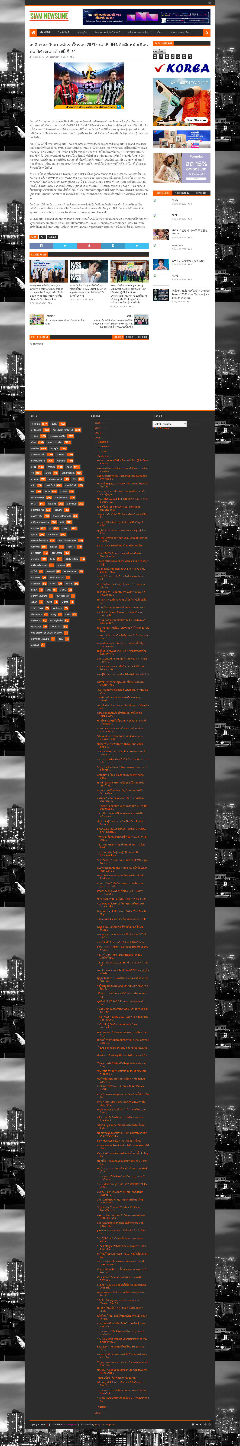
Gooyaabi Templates (105, 1424)
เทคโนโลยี (50, 485)
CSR (75, 479)
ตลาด (47, 491)
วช (32, 473)
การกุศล (51, 467)
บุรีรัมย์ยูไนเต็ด (56, 620)
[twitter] (197, 1424)
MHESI (65, 602)
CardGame (56, 627)
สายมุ (61, 639)
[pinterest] (205, 1424)
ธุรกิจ (33, 467)
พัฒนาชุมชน (36, 614)
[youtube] (201, 1424)
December (103, 441)
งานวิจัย (63, 491)
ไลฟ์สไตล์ (64, 32)
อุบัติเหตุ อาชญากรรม (40, 522)
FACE (174, 215)
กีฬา (42, 237)
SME (49, 590)
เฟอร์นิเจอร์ (36, 627)
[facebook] (209, 2)
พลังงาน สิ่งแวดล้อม (138, 32)
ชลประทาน (57, 608)
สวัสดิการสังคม (72, 559)
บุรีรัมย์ (34, 571)
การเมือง (35, 528)
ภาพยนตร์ (50, 571)
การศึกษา (61, 455)
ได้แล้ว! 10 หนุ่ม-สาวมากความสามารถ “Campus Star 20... (118, 1302)
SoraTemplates (69, 1424)
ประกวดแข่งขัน (37, 498)
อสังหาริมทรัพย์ (37, 510)
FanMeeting (70, 571)
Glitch (175, 200)
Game (49, 602)
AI (50, 528)
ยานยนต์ (34, 479)
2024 (98, 432)
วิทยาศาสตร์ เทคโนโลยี (107, 32)
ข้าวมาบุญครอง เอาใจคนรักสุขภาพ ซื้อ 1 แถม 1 (122, 898)
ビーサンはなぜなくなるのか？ (189, 260)
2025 (98, 428)
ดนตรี (69, 467)
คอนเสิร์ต (52, 504)
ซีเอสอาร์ (61, 461)
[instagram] (209, 1424)
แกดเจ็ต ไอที (70, 485)
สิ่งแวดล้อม (71, 504)
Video (53, 584)
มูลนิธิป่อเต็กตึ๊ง (68, 473)
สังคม (160, 32)
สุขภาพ (34, 534)
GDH (62, 522)
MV (32, 491)
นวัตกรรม (35, 547)
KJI (47, 1424)
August (102, 1406)
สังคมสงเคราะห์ (55, 479)
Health (71, 547)
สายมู (53, 614)
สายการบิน (36, 584)
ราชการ (34, 436)
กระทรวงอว (36, 553)
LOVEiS (66, 528)
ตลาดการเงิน (36, 516)
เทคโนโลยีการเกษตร (67, 541)
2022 (98, 1413)
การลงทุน (35, 559)
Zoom (63, 590)
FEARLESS (177, 245)
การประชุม (35, 577)
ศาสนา (34, 590)
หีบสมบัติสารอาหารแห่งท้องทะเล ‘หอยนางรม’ (121, 607)
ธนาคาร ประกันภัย (39, 596)
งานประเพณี (53, 534)
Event (34, 504)
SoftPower (37, 608)
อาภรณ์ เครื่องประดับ (62, 516)
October (102, 451)
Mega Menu (45, 32)
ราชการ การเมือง (180, 32)
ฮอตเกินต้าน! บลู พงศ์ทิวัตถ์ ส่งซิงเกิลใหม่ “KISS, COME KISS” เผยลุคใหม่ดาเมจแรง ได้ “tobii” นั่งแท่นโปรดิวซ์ (88, 290)
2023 (98, 437)
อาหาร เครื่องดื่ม (38, 455)
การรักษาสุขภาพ (38, 461)
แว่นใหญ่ (35, 645)
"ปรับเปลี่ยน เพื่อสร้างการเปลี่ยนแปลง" (118, 1377)
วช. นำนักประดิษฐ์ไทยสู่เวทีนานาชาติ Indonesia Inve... (117, 854)
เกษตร (48, 473)
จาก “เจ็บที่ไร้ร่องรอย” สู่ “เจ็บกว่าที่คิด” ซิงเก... (121, 942)
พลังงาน (69, 584)
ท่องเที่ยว (35, 448)
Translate (164, 428)
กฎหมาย (61, 565)
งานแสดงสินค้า (61, 498)
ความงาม (58, 510)
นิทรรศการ (36, 620)
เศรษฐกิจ (82, 32)
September (104, 456)
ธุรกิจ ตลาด (36, 430)
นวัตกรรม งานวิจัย (57, 436)
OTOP (34, 602)
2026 (98, 423)
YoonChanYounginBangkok (46, 633)
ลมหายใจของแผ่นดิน (40, 639)
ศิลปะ (52, 559)
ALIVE (175, 275)
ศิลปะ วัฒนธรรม (57, 577)
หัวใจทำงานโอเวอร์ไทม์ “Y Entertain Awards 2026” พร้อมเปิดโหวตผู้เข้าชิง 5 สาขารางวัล (191, 294)
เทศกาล (53, 547)
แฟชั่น (68, 614)
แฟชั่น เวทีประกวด (39, 565)
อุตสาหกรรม (57, 553)
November (104, 446)
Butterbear (63, 596)
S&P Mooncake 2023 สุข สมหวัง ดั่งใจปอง (119, 1140)
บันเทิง (54, 424)
